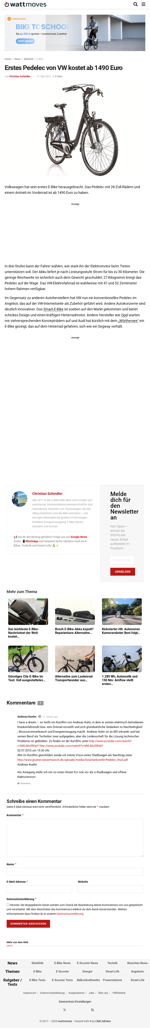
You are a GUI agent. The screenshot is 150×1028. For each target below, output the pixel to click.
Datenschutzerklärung (22, 899)
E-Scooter (62, 971)
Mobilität (28, 59)
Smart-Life (112, 971)
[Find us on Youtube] (85, 1010)
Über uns (103, 992)
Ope (124, 315)
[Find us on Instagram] (71, 1010)
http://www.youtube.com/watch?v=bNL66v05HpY (71, 746)
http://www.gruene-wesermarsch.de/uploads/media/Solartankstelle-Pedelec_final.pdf (72, 760)
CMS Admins (103, 1021)
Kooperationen (77, 992)
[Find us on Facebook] (57, 1010)
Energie (87, 971)
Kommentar (15, 815)
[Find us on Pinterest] (78, 1010)
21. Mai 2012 (44, 76)
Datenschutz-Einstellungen (75, 1001)
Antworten (25, 783)
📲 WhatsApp (30, 541)
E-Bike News (62, 963)
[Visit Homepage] (25, 4)
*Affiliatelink (119, 992)
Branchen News (137, 963)
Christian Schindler (19, 76)
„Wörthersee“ (128, 321)
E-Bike (40, 59)
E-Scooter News (87, 963)
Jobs (91, 992)
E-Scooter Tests (62, 980)
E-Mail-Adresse (17, 881)
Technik (112, 963)
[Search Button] (135, 4)
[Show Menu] (143, 4)
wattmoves (65, 1021)
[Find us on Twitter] (64, 1010)
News (18, 59)
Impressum (29, 992)
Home (8, 59)
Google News (79, 536)
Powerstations (112, 980)
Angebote (137, 971)
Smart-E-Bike (53, 309)
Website (83, 881)
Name (12, 864)
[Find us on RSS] (92, 1010)
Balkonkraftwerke (88, 980)
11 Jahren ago (50, 716)
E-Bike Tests (37, 980)
